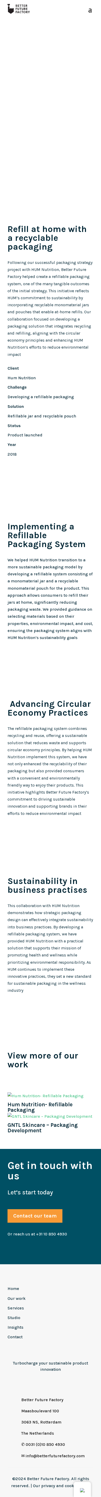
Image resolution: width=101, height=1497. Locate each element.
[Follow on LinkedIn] (33, 1381)
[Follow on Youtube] (68, 1381)
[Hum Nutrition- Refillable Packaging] (50, 1095)
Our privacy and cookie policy (61, 1485)
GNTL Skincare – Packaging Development (43, 1128)
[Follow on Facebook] (56, 1381)
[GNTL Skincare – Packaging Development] (50, 1116)
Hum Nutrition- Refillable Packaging (40, 1107)
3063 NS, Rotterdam (41, 1422)
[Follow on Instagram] (44, 1381)
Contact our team (35, 1216)
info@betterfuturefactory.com (55, 1455)
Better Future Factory (42, 1399)
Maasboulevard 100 (40, 1410)
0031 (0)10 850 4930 (45, 1444)
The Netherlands (37, 1433)
